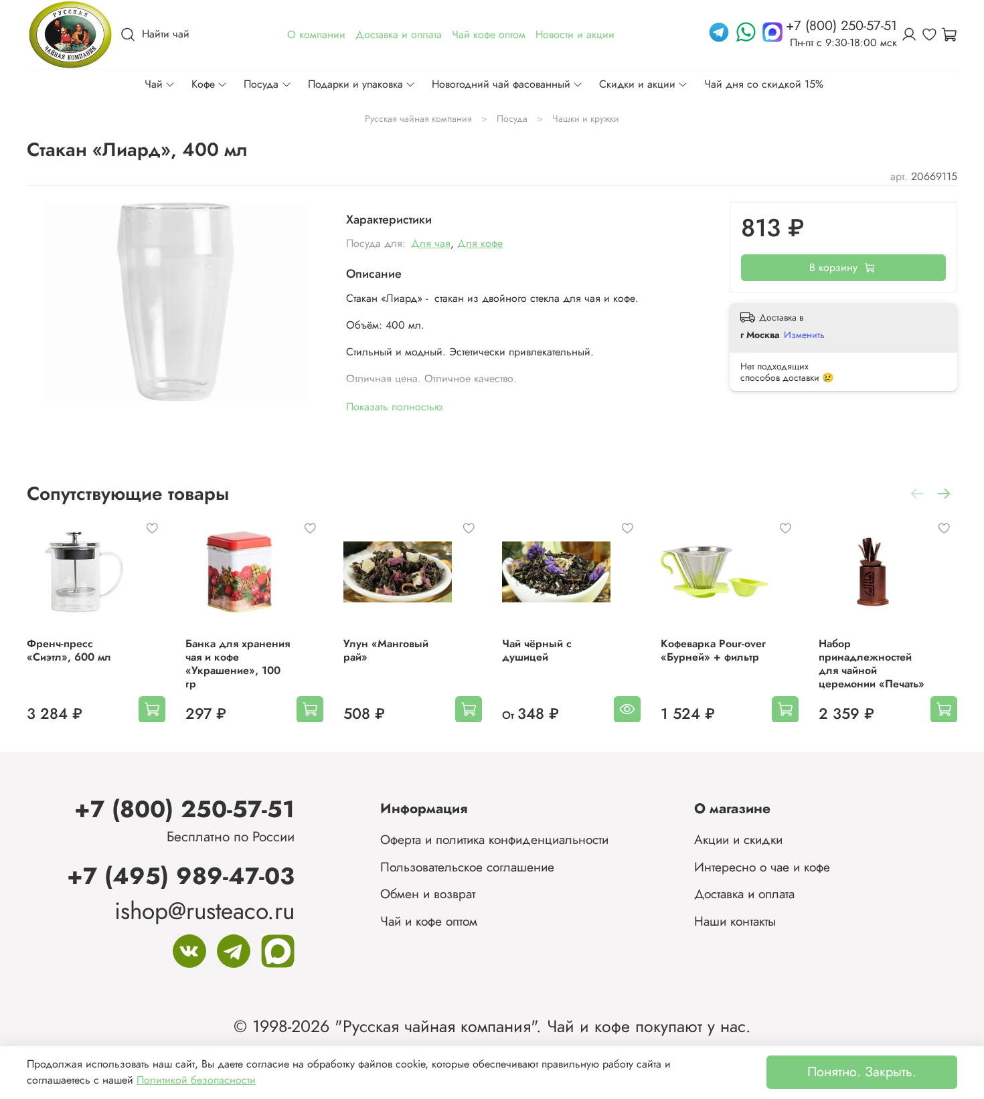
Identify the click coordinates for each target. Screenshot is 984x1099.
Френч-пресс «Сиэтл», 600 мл (69, 649)
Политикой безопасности (196, 1080)
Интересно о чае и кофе (762, 866)
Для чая (430, 243)
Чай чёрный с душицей (537, 649)
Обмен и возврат (427, 893)
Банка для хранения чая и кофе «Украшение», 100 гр (237, 663)
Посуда (261, 84)
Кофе (203, 84)
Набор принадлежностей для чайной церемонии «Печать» (871, 663)
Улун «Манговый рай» (385, 649)
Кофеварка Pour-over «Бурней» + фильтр (713, 649)
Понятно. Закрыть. (861, 1072)
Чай (154, 84)
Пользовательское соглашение (467, 866)
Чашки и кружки (585, 118)
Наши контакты (735, 921)
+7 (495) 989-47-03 (181, 876)
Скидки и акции (637, 84)
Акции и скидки (738, 839)
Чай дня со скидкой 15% (763, 84)
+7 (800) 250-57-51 (184, 809)
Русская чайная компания (418, 118)
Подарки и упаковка (355, 84)
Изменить (804, 335)
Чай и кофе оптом (428, 921)
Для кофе (480, 243)
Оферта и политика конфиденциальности (494, 839)
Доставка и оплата (744, 893)
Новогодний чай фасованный (501, 84)
